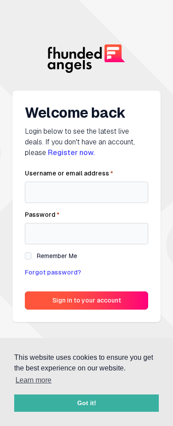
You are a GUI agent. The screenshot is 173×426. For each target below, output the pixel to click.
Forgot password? (53, 272)
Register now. (71, 152)
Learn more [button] (33, 380)
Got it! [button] (86, 402)
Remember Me (57, 255)
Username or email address (69, 173)
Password (42, 214)
